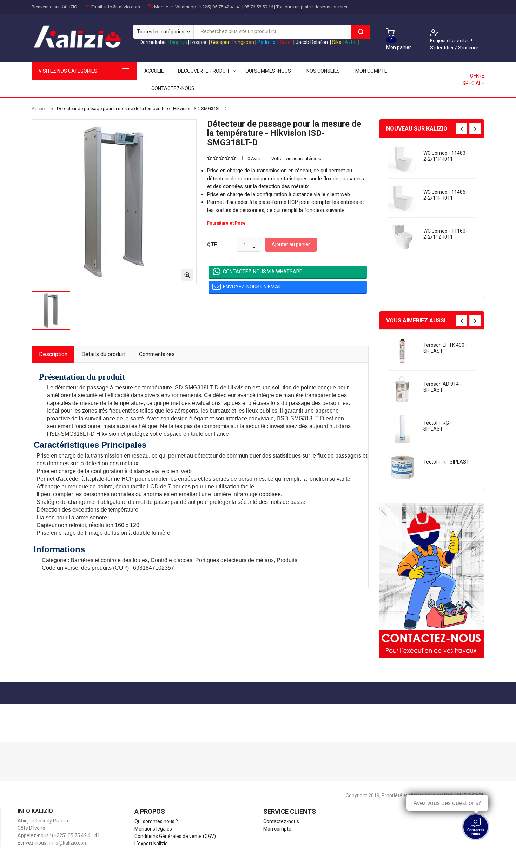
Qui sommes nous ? (156, 821)
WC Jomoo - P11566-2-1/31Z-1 (444, 273)
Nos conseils (323, 71)
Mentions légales (153, 829)
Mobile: (161, 6)
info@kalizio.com (122, 6)
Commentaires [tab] (157, 354)
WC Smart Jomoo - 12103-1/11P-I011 (444, 195)
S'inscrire (468, 48)
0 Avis (253, 158)
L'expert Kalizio (151, 843)
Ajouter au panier (291, 244)
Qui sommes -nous (268, 71)
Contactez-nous (172, 88)
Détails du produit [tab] (103, 354)
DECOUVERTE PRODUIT (204, 71)
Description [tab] (53, 354)
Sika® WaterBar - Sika (442, 426)
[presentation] (461, 128)
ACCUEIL (154, 71)
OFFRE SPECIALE (473, 79)
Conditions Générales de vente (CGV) (175, 836)
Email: (97, 6)
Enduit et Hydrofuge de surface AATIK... (445, 156)
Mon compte (371, 71)
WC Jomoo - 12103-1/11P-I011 (445, 234)
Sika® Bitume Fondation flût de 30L (442, 468)
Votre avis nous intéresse (296, 158)
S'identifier (442, 48)
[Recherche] (360, 32)
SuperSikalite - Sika (444, 384)
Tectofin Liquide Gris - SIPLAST (445, 348)
